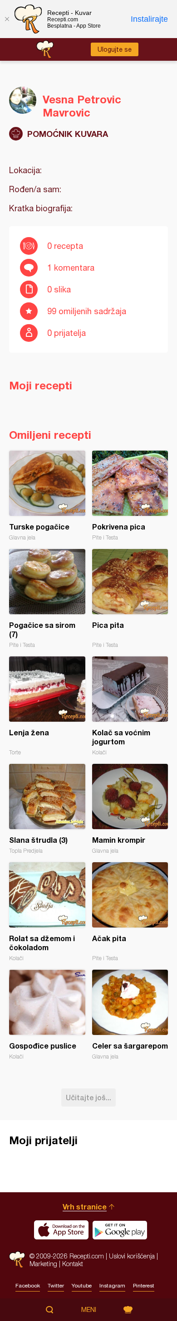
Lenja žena (47, 706)
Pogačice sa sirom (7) (47, 598)
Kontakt (72, 1264)
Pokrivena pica (130, 496)
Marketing (43, 1264)
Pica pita (130, 598)
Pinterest (143, 1285)
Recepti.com (17, 1259)
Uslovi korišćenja (132, 1256)
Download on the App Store (61, 1229)
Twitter (56, 1285)
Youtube (82, 1285)
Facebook (27, 1285)
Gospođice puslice (47, 1015)
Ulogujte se (115, 49)
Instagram (112, 1285)
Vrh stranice (85, 1206)
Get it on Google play (120, 1229)
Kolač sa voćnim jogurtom (130, 706)
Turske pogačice (47, 496)
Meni (88, 1309)
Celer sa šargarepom (130, 1015)
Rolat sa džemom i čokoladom (47, 912)
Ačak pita (130, 912)
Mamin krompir (130, 809)
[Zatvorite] (7, 19)
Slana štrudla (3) (47, 809)
